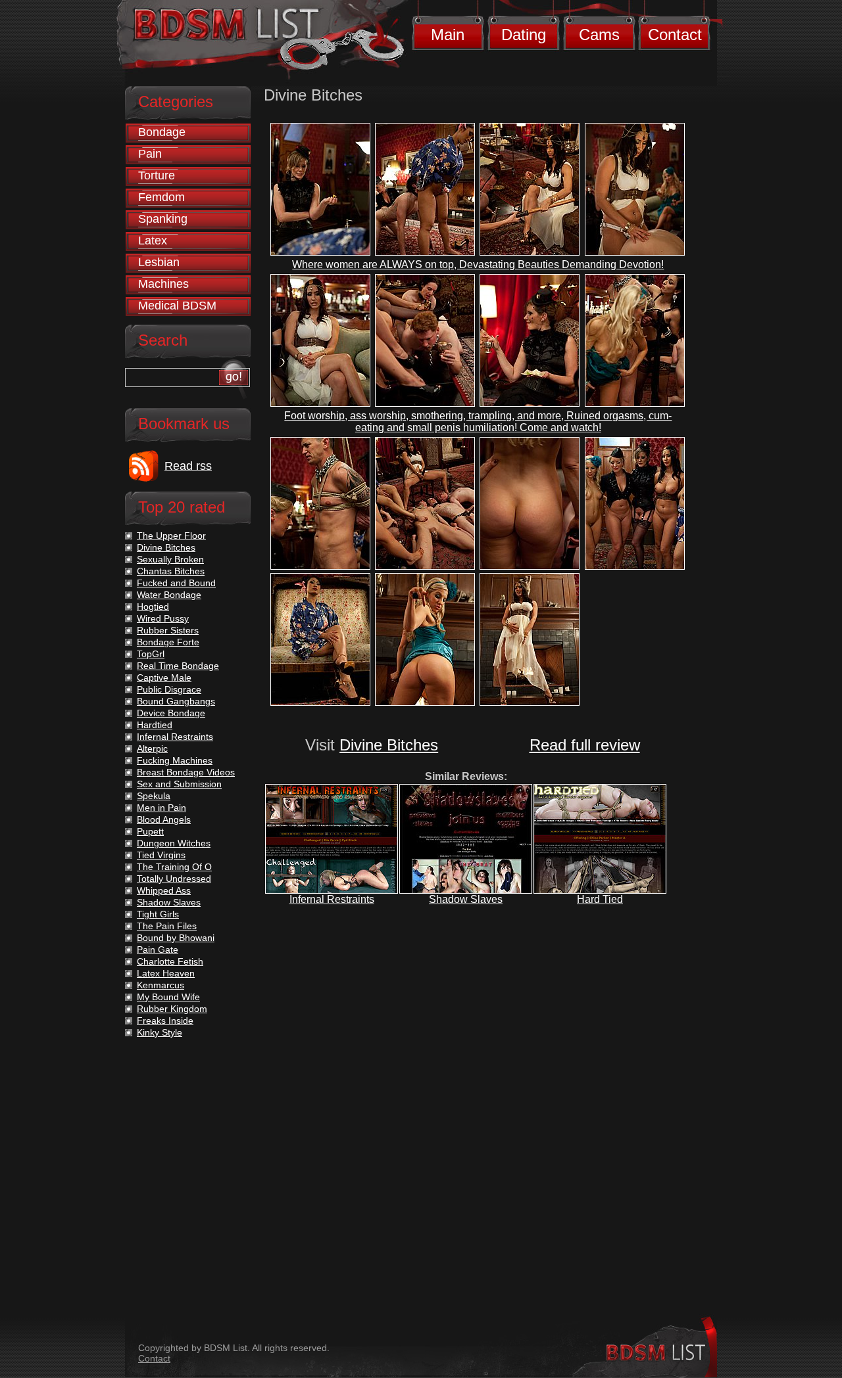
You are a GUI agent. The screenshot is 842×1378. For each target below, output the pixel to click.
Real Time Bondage (178, 665)
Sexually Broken (170, 559)
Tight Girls (158, 914)
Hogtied (153, 606)
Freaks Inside (165, 1020)
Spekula (153, 796)
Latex (152, 240)
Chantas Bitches (171, 571)
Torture (156, 175)
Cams (599, 34)
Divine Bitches (388, 745)
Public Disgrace (169, 689)
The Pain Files (167, 926)
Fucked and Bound (176, 583)
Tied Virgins (161, 855)
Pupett (150, 831)
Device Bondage (171, 713)
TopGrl (150, 654)
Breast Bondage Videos (186, 772)
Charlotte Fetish (170, 961)
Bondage (162, 132)
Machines (163, 283)
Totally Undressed (174, 878)
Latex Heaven (166, 973)
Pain (150, 153)
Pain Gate (157, 949)
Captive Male (164, 677)
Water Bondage (169, 594)
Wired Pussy (163, 618)
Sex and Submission (179, 784)
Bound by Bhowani (175, 937)
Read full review (585, 745)
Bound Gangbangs (176, 701)
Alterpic (152, 748)
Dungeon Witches (173, 843)
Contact (675, 34)
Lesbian (159, 262)
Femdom (161, 197)
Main (447, 34)
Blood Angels (164, 819)
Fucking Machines (174, 760)
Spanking (162, 218)
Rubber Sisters (168, 630)
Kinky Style (159, 1032)
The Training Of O (174, 866)
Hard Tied (600, 899)
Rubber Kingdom (172, 1008)
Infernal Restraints (331, 899)
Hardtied (154, 725)
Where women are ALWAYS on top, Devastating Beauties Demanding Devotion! (478, 264)
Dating (523, 34)
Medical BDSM (177, 305)
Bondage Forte (168, 642)
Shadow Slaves (466, 899)
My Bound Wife (168, 997)
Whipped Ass (164, 890)
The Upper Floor (171, 535)
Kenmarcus (160, 985)
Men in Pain (161, 807)
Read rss (188, 465)
